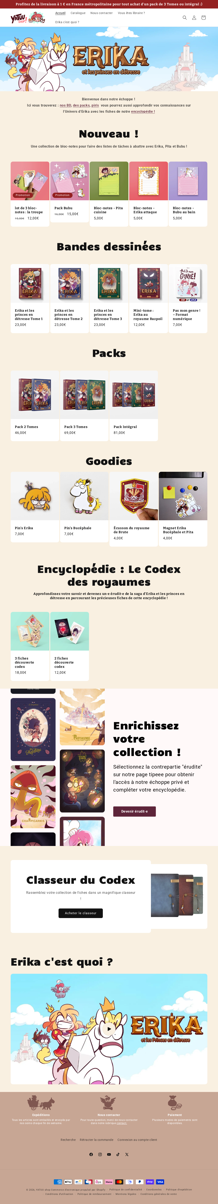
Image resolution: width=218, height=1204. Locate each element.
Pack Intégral (125, 427)
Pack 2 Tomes (26, 427)
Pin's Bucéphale (78, 528)
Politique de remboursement (94, 1194)
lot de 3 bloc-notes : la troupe (29, 210)
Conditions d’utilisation (59, 1194)
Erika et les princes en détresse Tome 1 (29, 314)
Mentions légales (126, 1194)
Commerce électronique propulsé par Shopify (78, 1189)
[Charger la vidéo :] (109, 1029)
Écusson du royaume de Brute (132, 530)
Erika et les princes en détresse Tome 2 (68, 314)
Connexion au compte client (137, 1139)
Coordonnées (154, 1189)
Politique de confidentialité (125, 1189)
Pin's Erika (24, 528)
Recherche (68, 1139)
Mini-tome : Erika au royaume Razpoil (148, 314)
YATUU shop (43, 1189)
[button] (184, 17)
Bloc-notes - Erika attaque (145, 210)
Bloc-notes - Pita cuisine (108, 210)
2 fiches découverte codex (64, 662)
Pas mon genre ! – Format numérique (187, 314)
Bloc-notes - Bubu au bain (184, 210)
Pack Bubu (63, 208)
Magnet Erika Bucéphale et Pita (178, 530)
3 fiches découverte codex (24, 662)
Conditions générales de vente (159, 1194)
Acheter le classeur (80, 913)
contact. (122, 1123)
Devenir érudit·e (134, 811)
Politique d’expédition (179, 1189)
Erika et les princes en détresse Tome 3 (108, 314)
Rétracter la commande (96, 1139)
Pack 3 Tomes (76, 427)
